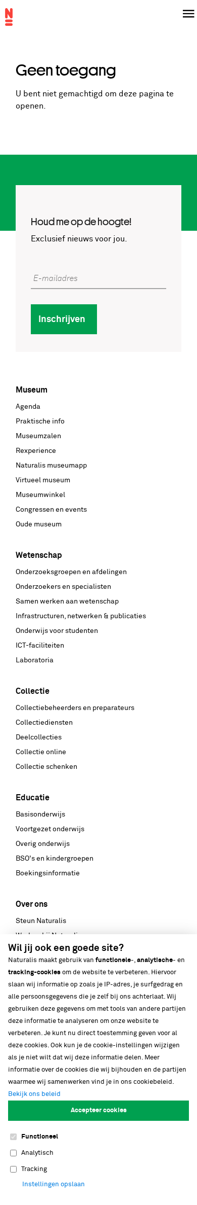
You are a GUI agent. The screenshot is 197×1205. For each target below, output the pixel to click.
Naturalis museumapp (51, 465)
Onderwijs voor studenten (57, 630)
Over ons (31, 904)
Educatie (33, 798)
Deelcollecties (39, 737)
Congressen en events (51, 509)
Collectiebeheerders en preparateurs (75, 708)
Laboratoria (35, 660)
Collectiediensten (44, 722)
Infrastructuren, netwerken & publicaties (81, 616)
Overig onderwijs (43, 843)
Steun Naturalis (41, 921)
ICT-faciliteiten (40, 645)
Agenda (28, 406)
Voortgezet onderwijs (50, 829)
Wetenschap (39, 555)
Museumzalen (38, 436)
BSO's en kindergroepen (54, 858)
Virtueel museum (43, 480)
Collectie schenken (46, 766)
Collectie (33, 691)
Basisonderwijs (40, 814)
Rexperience (36, 450)
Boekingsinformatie (48, 873)
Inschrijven (61, 319)
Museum (31, 390)
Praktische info (40, 421)
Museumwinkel (40, 495)
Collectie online (41, 752)
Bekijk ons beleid (34, 1094)
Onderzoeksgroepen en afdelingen (71, 572)
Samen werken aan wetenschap (67, 601)
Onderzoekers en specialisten (63, 586)
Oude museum (39, 524)
